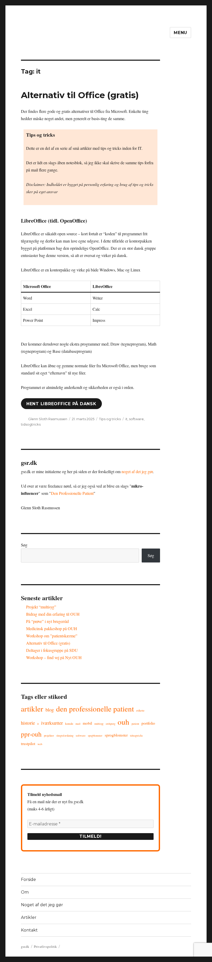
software (136, 419)
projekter (49, 735)
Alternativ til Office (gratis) (80, 95)
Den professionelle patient (95, 708)
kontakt (69, 723)
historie (28, 722)
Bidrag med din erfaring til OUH (53, 614)
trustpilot (28, 743)
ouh (123, 722)
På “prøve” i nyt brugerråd (47, 621)
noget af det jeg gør (137, 471)
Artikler (32, 708)
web (39, 744)
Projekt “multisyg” (41, 606)
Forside (28, 879)
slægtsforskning (64, 735)
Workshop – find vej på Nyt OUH (54, 657)
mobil (87, 723)
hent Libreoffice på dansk (61, 403)
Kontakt (29, 930)
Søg (24, 545)
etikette (140, 710)
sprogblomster (116, 735)
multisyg (98, 723)
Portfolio (148, 723)
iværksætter (52, 722)
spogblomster (95, 735)
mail (77, 723)
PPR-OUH (31, 734)
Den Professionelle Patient (72, 493)
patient (135, 723)
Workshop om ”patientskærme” (51, 635)
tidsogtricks (31, 424)
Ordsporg (110, 723)
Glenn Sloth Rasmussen (47, 419)
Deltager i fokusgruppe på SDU (52, 650)
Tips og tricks (110, 419)
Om (25, 892)
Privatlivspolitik (45, 946)
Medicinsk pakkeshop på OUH (51, 628)
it (126, 419)
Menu (180, 32)
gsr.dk (25, 946)
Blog (50, 709)
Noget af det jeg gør (42, 904)
